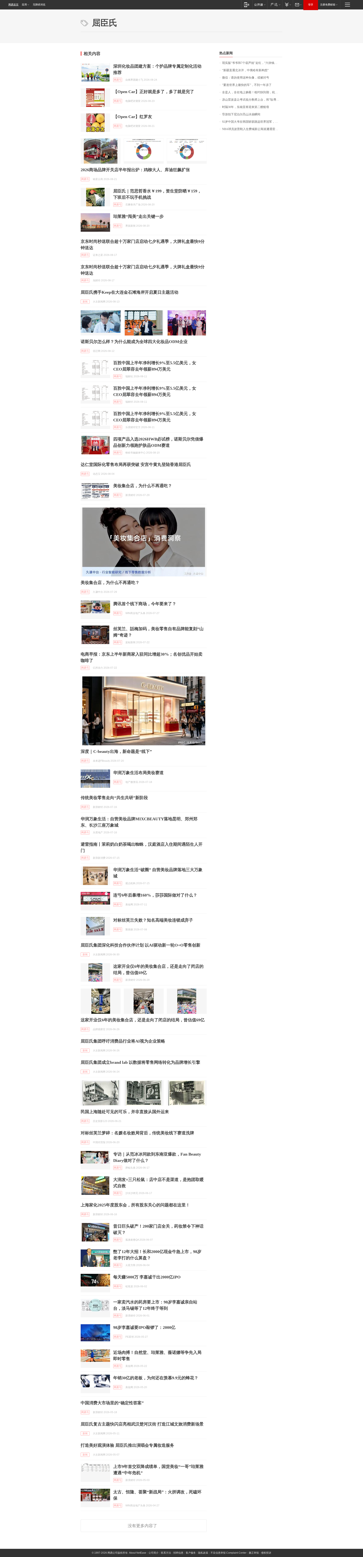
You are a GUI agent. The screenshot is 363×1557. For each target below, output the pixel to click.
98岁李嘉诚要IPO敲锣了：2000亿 (144, 1327)
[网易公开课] (259, 4)
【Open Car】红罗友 (132, 116)
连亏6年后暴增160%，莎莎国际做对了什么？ (155, 895)
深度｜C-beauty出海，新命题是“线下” (116, 751)
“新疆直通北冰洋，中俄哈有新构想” (245, 70)
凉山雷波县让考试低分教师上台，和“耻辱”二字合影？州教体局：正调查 (252, 99)
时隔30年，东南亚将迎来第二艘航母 (245, 107)
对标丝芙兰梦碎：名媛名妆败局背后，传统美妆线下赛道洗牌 (137, 1133)
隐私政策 (203, 1552)
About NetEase (137, 1552)
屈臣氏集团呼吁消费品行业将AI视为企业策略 (123, 1041)
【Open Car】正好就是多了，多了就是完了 (153, 91)
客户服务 (191, 1552)
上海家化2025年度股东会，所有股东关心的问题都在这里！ (135, 1205)
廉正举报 (254, 1552)
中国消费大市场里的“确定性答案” (112, 1403)
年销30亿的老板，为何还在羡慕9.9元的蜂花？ (155, 1378)
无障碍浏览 (39, 4)
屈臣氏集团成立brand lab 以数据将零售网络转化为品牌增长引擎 (140, 1062)
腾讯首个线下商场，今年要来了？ (144, 603)
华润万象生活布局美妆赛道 (138, 772)
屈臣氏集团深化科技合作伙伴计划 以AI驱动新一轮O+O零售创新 (140, 945)
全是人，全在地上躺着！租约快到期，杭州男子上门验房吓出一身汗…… (252, 92)
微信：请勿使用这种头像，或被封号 (245, 77)
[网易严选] (274, 4)
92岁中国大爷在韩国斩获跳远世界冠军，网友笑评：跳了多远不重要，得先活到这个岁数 (252, 121)
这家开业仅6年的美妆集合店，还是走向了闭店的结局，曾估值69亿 (143, 1020)
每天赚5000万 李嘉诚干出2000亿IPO (147, 1277)
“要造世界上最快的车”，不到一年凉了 (247, 85)
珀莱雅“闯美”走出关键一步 (138, 216)
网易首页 (13, 4)
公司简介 (154, 1552)
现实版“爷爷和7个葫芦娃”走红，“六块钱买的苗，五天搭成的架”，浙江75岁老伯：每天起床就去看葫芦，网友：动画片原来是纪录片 (252, 62)
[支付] (287, 4)
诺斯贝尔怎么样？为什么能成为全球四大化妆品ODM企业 (134, 341)
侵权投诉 (266, 1552)
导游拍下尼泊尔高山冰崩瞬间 (241, 114)
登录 (310, 4)
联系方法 (166, 1552)
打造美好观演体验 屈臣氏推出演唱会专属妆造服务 (127, 1445)
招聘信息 (178, 1552)
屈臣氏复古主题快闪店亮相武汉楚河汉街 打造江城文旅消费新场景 (142, 1424)
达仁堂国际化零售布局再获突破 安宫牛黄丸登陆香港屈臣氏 (136, 464)
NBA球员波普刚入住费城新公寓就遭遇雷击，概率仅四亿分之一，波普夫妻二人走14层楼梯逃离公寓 (252, 129)
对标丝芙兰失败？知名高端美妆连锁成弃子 (153, 920)
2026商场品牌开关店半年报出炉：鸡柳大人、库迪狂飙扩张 (135, 169)
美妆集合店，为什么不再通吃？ (142, 485)
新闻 (85, 301)
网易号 (117, 79)
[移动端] (246, 4)
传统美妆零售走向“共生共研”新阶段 (114, 797)
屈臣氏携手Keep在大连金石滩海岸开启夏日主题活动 (129, 292)
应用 (24, 4)
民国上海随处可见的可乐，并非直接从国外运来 (125, 1111)
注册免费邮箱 (327, 4)
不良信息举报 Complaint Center (228, 1552)
